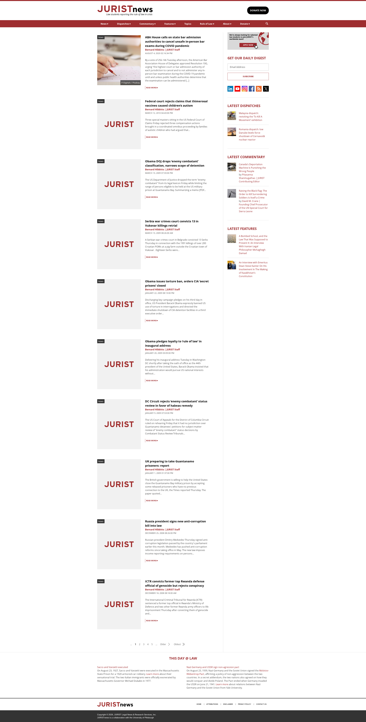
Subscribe (248, 76)
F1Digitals (126, 82)
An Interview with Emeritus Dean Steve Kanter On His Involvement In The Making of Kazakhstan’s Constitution (253, 269)
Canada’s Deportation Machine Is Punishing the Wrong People (252, 168)
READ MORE (152, 87)
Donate (245, 23)
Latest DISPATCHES (243, 105)
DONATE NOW (258, 10)
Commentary (148, 23)
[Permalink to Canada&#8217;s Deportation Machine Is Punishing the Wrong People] (231, 167)
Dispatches (124, 23)
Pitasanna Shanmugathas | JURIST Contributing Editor (251, 178)
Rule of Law (207, 23)
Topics (187, 23)
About (227, 23)
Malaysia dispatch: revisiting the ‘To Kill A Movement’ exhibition (250, 117)
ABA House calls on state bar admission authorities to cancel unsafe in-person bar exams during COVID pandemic (175, 41)
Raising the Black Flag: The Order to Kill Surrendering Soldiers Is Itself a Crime (253, 194)
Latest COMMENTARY (246, 156)
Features (170, 23)
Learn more (152, 674)
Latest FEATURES (242, 228)
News (104, 23)
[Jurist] (125, 10)
